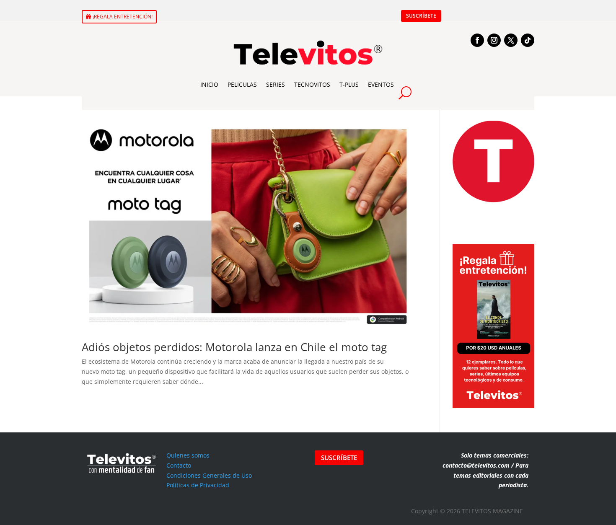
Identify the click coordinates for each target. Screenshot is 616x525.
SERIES (275, 84)
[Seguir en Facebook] (477, 40)
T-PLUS (349, 84)
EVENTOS (381, 84)
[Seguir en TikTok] (527, 40)
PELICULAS (242, 84)
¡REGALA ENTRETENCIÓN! (123, 16)
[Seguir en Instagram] (494, 40)
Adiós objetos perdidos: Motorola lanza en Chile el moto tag (234, 346)
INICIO (209, 84)
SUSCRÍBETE (421, 15)
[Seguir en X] (511, 40)
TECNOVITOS (312, 84)
